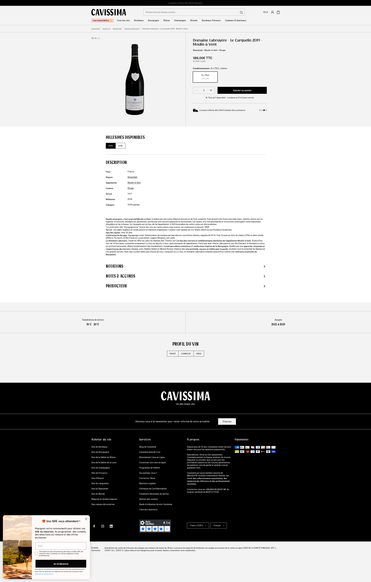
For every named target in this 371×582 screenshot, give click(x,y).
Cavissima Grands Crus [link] (149, 452)
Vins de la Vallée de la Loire (103, 462)
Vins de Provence (99, 473)
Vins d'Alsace (97, 478)
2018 (120, 146)
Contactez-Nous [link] (147, 478)
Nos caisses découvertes (103, 504)
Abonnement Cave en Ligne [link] (152, 457)
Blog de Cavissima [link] (147, 447)
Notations (114, 266)
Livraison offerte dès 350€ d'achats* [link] (185, 3)
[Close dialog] (86, 518)
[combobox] (194, 12)
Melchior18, (192, 475)
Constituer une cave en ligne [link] (152, 462)
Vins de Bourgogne (100, 452)
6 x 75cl (205, 77)
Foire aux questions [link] (148, 509)
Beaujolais (198, 50)
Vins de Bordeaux (99, 447)
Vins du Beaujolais (99, 488)
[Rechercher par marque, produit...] (241, 12)
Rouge (222, 50)
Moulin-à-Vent (211, 50)
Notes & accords (120, 276)
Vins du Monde (98, 494)
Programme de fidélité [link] (149, 468)
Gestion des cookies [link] (148, 499)
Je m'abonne (60, 563)
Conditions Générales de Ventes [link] (154, 494)
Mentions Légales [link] (147, 483)
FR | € (265, 12)
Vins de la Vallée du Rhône (103, 457)
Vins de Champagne (100, 468)
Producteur (116, 286)
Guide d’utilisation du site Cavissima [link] (155, 504)
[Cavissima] (108, 12)
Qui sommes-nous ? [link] (148, 473)
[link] (272, 12)
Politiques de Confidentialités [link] (153, 488)
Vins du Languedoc (100, 483)
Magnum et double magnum (104, 499)
